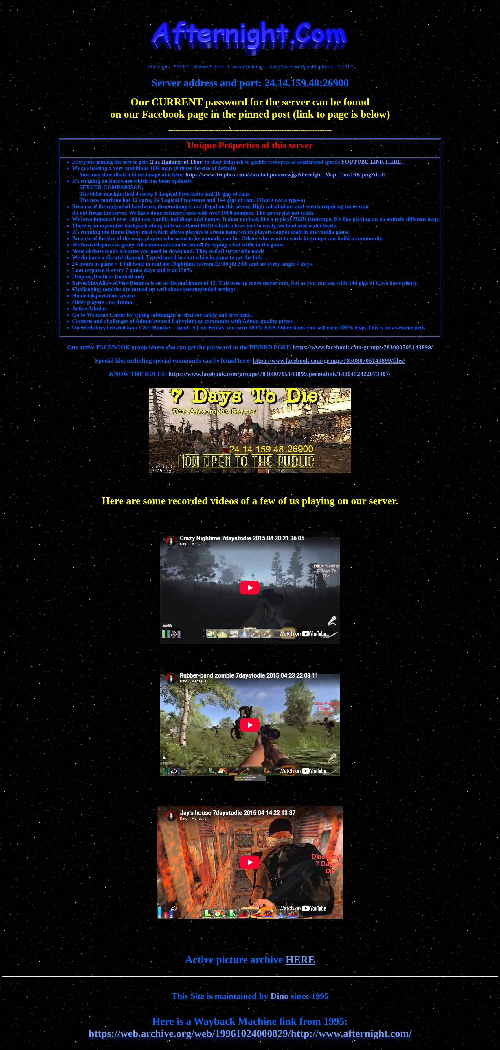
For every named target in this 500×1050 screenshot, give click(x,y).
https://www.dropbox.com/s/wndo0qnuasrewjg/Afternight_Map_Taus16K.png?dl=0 (285, 174)
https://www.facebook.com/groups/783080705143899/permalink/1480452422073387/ (279, 373)
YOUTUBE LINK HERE (372, 162)
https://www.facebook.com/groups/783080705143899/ (363, 347)
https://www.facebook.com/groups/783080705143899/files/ (329, 360)
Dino (279, 996)
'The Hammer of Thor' (176, 162)
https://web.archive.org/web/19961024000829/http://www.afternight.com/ (250, 1033)
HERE (300, 959)
